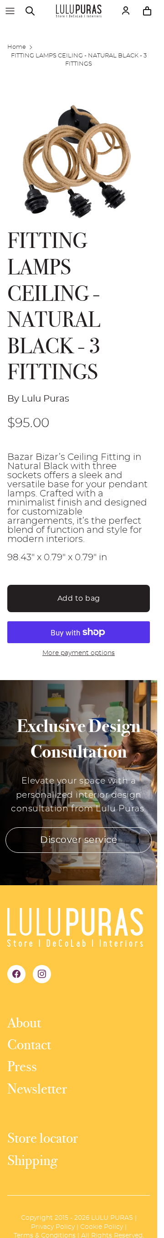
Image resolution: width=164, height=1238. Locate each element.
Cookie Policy (101, 1227)
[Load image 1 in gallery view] (78, 158)
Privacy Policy (53, 1227)
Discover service (78, 840)
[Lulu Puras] (79, 11)
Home (16, 47)
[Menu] (10, 11)
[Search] (35, 11)
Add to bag (78, 598)
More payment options (78, 653)
